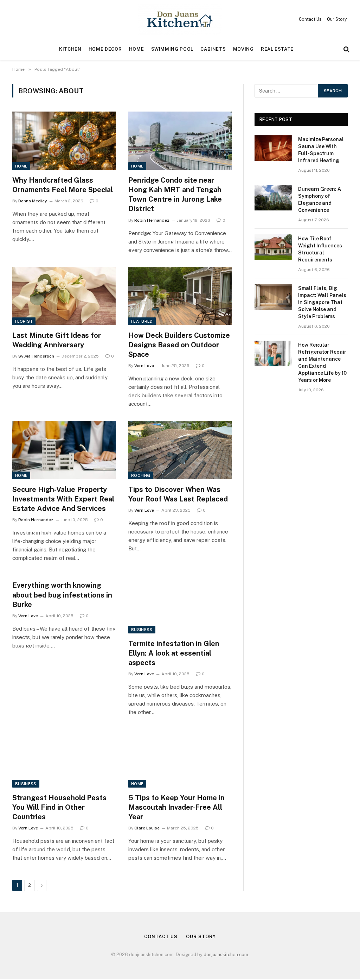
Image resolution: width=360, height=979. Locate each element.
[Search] (345, 49)
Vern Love (144, 365)
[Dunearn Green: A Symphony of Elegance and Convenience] (273, 197)
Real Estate (277, 49)
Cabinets (213, 49)
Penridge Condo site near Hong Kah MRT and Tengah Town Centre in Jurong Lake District (175, 194)
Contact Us (310, 19)
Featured (142, 321)
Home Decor (105, 49)
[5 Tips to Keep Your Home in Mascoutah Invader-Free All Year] (180, 758)
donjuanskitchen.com (226, 954)
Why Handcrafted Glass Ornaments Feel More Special (62, 185)
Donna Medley (32, 200)
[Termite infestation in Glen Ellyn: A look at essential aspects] (180, 604)
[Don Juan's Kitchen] (180, 19)
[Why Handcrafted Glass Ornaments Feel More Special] (64, 141)
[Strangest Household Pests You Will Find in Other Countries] (64, 758)
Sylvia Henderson (36, 356)
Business (142, 629)
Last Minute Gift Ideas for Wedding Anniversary (56, 340)
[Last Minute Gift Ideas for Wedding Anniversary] (64, 296)
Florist (24, 321)
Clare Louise (147, 828)
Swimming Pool (172, 49)
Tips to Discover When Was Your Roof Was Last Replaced (178, 494)
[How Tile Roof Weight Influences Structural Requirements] (273, 247)
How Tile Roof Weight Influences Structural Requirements (320, 249)
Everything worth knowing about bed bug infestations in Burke (62, 594)
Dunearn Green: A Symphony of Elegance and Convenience (319, 199)
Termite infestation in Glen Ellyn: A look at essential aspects (173, 653)
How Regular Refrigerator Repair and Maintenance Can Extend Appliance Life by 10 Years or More (322, 362)
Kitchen (70, 49)
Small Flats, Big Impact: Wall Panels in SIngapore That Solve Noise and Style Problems (322, 302)
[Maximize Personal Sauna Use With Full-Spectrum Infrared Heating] (273, 148)
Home (136, 49)
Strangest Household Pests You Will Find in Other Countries (59, 807)
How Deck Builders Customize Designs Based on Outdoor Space (179, 345)
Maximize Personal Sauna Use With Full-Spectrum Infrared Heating (321, 150)
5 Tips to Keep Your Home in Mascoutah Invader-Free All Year (176, 807)
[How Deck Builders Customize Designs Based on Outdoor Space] (180, 296)
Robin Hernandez (151, 220)
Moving (243, 49)
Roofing (140, 475)
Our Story (337, 19)
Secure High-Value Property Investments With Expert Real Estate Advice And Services (63, 499)
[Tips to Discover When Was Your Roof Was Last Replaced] (180, 450)
